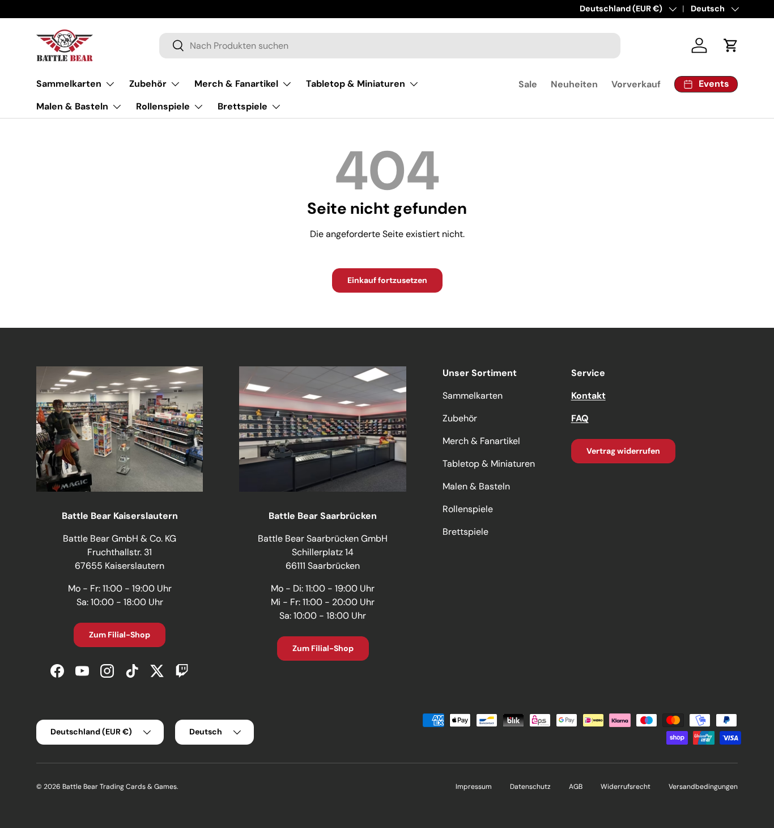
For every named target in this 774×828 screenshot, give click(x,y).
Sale (527, 84)
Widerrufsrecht (625, 786)
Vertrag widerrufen (623, 451)
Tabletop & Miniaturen (355, 84)
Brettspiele (242, 106)
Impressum (474, 786)
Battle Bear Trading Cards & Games (119, 786)
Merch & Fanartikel (236, 84)
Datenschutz (530, 786)
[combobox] (390, 45)
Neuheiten (574, 84)
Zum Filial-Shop (119, 635)
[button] (730, 45)
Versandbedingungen (703, 786)
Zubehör (148, 84)
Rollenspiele (163, 106)
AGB (575, 786)
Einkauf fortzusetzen (387, 280)
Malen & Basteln (72, 106)
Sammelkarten (68, 84)
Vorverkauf (636, 84)
